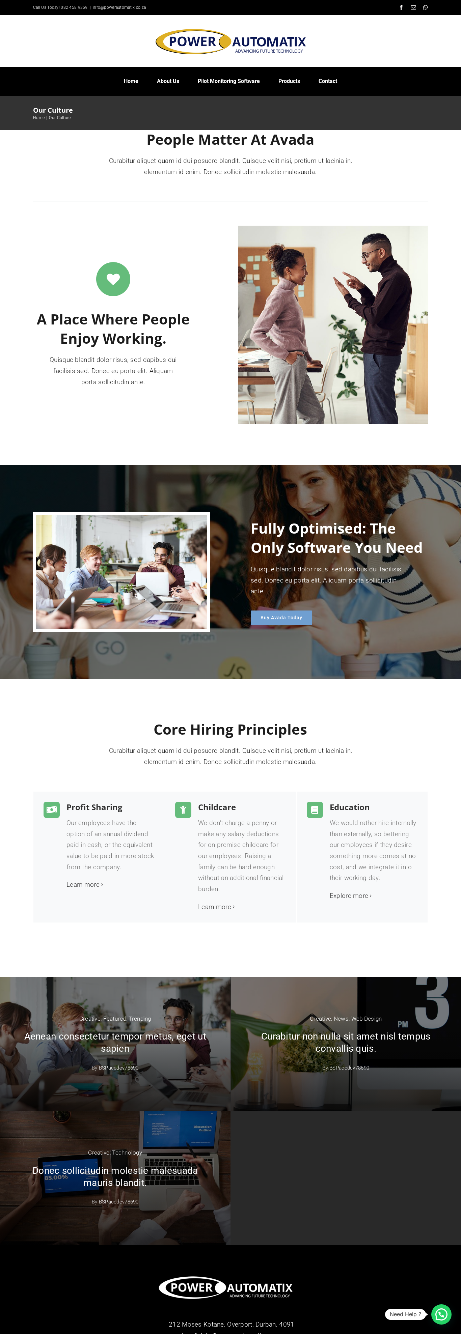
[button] (441, 1314)
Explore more (349, 896)
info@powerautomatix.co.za (119, 7)
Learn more (83, 884)
